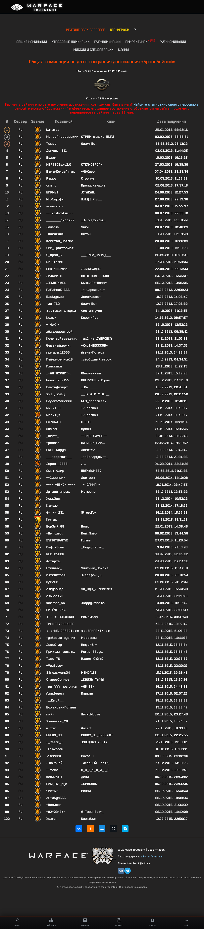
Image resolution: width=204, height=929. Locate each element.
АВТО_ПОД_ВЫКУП (95, 276)
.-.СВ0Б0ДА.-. (92, 269)
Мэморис (88, 492)
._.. (83, 464)
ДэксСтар (54, 645)
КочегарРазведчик (61, 338)
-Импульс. (54, 533)
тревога (52, 443)
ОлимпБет (89, 144)
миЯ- (50, 714)
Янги (85, 227)
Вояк (85, 526)
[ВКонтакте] (79, 828)
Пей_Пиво (89, 533)
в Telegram (155, 856)
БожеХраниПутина (61, 707)
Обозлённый (91, 373)
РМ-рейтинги (140, 41)
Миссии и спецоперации (93, 49)
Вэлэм (51, 157)
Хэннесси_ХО (57, 721)
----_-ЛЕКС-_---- (60, 485)
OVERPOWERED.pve (95, 380)
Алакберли (55, 693)
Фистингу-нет (92, 311)
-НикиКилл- (55, 234)
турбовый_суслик (60, 638)
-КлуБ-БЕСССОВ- (94, 345)
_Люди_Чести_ (92, 547)
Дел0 (85, 777)
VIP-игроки (119, 29)
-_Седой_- (54, 742)
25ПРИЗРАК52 (57, 540)
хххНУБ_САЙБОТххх (62, 631)
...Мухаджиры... (93, 220)
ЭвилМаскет (91, 297)
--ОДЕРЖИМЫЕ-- (94, 436)
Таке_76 (53, 659)
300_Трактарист (60, 248)
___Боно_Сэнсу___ (96, 255)
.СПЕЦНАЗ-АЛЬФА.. (95, 742)
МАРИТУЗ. (54, 408)
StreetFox (88, 512)
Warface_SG (55, 603)
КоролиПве (89, 318)
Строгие (87, 178)
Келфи (51, 318)
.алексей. (54, 756)
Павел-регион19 (59, 359)
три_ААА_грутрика (61, 686)
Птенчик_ (54, 568)
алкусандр (54, 589)
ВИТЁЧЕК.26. (56, 610)
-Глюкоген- (55, 749)
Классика (54, 366)
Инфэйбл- (89, 645)
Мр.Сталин (54, 262)
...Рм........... (90, 387)
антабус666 (56, 798)
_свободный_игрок (96, 359)
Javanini (52, 227)
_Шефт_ (52, 436)
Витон (86, 234)
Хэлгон (51, 819)
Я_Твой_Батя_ (92, 812)
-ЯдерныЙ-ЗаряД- (95, 763)
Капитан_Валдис (59, 241)
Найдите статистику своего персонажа (166, 104)
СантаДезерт (57, 387)
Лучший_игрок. (58, 492)
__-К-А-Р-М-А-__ (95, 394)
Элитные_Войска (95, 568)
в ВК (143, 856)
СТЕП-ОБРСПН (92, 164)
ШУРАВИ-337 (91, 471)
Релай (86, 791)
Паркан (87, 693)
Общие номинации (31, 41)
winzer (51, 728)
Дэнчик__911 (56, 151)
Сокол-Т (87, 756)
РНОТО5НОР (55, 554)
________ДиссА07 (60, 220)
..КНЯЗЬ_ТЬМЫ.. (93, 679)
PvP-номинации (107, 41)
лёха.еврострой (59, 331)
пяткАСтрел (56, 575)
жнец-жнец (55, 394)
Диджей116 (54, 276)
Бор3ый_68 (55, 526)
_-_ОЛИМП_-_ (91, 485)
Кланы (123, 49)
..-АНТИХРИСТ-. (58, 373)
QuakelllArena (56, 269)
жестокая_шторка (61, 311)
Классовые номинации (70, 41)
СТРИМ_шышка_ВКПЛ (97, 137)
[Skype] (125, 828)
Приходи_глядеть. (60, 652)
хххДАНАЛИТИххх (95, 631)
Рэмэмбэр (89, 617)
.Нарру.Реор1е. (93, 603)
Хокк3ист (54, 499)
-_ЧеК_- (52, 325)
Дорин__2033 (57, 464)
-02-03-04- (55, 812)
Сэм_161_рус (56, 784)
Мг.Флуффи (55, 199)
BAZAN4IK (54, 422)
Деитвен (88, 478)
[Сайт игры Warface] (58, 855)
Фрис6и (52, 582)
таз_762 (53, 304)
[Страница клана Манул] (103, 855)
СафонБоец (55, 547)
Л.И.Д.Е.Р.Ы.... (91, 199)
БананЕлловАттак (60, 171)
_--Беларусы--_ (94, 457)
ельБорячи (54, 596)
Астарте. (53, 561)
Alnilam (51, 429)
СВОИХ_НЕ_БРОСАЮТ (97, 735)
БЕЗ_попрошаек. (94, 401)
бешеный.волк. (58, 345)
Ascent (86, 728)
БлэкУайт (89, 819)
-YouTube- (54, 666)
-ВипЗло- (53, 805)
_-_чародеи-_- (93, 290)
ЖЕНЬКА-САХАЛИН (60, 617)
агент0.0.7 (55, 206)
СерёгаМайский (59, 401)
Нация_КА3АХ (92, 659)
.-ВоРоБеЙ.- (55, 763)
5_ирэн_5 (54, 255)
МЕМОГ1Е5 (89, 673)
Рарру (51, 178)
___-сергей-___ (59, 457)
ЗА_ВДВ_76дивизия (96, 589)
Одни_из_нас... (93, 443)
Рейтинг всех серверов (85, 29)
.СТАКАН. (88, 192)
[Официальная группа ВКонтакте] (121, 871)
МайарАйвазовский (62, 137)
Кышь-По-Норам (94, 283)
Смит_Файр (55, 471)
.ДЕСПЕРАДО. (56, 283)
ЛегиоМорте (90, 714)
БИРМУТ (52, 192)
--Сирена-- (55, 478)
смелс (51, 185)
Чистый (52, 791)
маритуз (53, 415)
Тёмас (51, 144)
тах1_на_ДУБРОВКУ (96, 338)
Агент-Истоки (92, 352)
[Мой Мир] (102, 828)
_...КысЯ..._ (55, 700)
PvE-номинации (173, 41)
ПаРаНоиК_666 (58, 290)
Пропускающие (93, 185)
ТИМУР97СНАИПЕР (60, 624)
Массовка (89, 638)
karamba (52, 130)
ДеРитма (88, 450)
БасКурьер (55, 297)
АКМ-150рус (56, 450)
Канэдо (52, 505)
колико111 (54, 777)
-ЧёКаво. (88, 171)
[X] (113, 828)
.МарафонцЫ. (91, 575)
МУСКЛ (86, 422)
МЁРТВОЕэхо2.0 (58, 164)
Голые (86, 540)
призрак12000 (58, 352)
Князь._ (52, 519)
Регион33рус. (92, 652)
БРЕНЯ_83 (54, 735)
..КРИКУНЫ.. (90, 784)
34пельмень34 (58, 673)
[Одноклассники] (90, 828)
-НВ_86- (87, 686)
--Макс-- (54, 770)
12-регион (89, 408)
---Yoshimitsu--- (59, 213)
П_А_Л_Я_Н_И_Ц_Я (95, 770)
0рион (86, 429)
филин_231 (55, 512)
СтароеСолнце (57, 679)
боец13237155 (57, 380)
